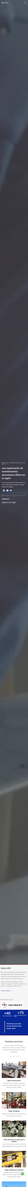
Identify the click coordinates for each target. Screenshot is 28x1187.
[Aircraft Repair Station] (5, 3)
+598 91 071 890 (9, 502)
